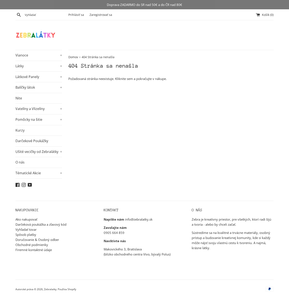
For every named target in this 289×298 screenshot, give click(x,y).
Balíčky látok (38, 87)
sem (130, 79)
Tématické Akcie (38, 173)
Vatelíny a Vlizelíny (38, 108)
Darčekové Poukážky (31, 141)
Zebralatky (50, 289)
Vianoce (38, 55)
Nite (18, 98)
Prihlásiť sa (76, 15)
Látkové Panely (38, 76)
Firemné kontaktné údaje (33, 250)
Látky (38, 66)
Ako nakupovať (26, 219)
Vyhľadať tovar (26, 229)
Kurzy (20, 130)
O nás (20, 162)
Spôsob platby (25, 234)
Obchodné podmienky (31, 245)
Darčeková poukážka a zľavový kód (40, 224)
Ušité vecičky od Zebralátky (38, 151)
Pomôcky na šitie (38, 119)
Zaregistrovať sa (100, 15)
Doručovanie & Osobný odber (37, 240)
